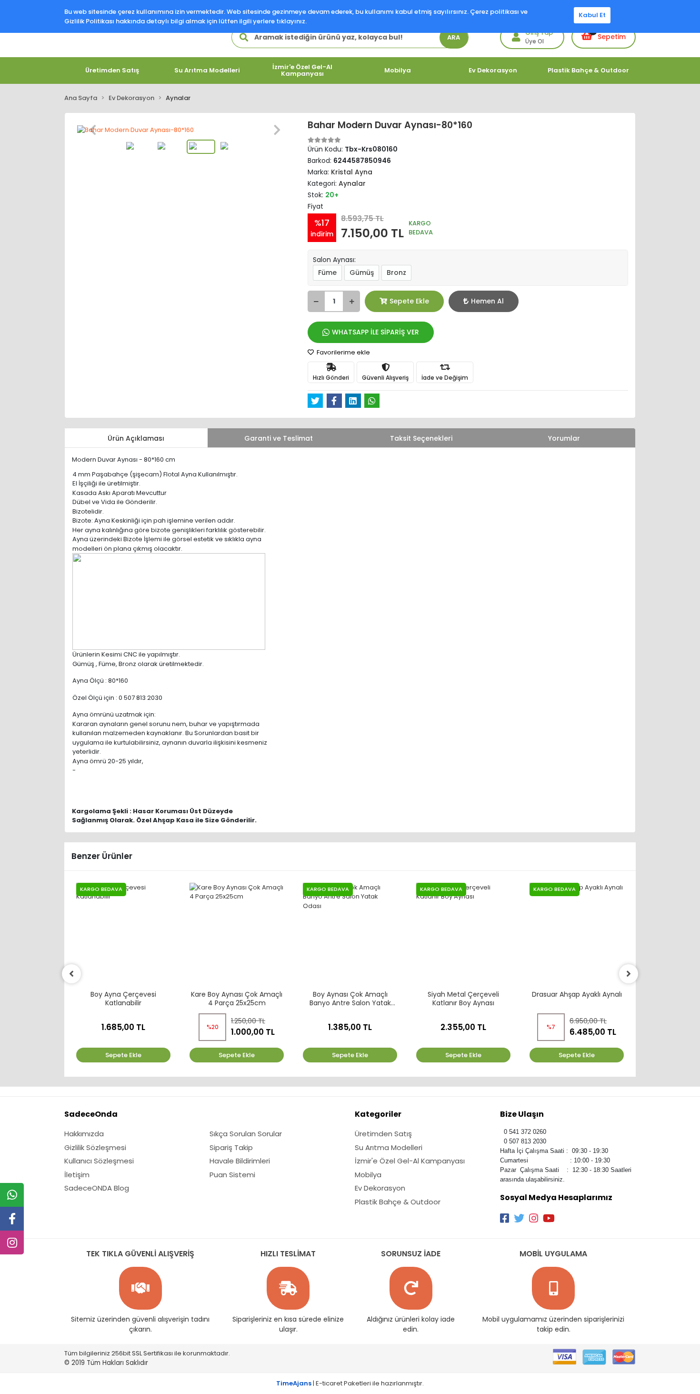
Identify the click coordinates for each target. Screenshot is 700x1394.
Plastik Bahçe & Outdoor (397, 1202)
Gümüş (362, 272)
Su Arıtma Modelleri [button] (207, 70)
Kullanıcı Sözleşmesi (99, 1161)
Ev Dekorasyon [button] (493, 70)
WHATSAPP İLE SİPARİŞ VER (375, 332)
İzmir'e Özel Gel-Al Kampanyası (410, 1161)
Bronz (396, 272)
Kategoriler (378, 1114)
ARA (453, 37)
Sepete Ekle (409, 301)
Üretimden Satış (383, 1134)
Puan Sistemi (232, 1175)
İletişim (77, 1175)
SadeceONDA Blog (96, 1188)
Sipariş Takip (231, 1147)
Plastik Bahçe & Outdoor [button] (588, 70)
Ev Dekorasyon (380, 1188)
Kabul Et (592, 15)
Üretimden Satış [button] (112, 70)
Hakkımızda (84, 1134)
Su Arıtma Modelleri (388, 1147)
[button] (93, 130)
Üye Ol (534, 41)
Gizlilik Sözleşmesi (95, 1147)
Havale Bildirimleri (240, 1161)
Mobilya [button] (397, 70)
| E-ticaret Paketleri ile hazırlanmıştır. (350, 1383)
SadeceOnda (91, 1114)
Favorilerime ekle (342, 352)
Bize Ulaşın (522, 1114)
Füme (327, 272)
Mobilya (368, 1175)
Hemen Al (487, 301)
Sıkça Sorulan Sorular (246, 1134)
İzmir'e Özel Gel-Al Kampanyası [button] (302, 70)
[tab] (136, 437)
